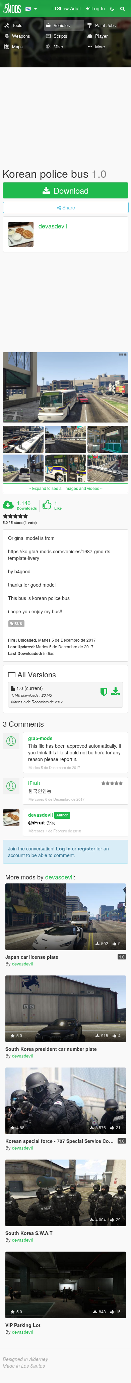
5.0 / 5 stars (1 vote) (20, 522)
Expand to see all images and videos (65, 488)
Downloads (27, 508)
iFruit (34, 783)
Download (69, 190)
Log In (63, 848)
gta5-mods (40, 738)
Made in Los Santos (24, 1365)
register (86, 848)
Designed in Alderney (25, 1359)
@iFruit (36, 822)
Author (62, 815)
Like (58, 508)
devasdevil (53, 226)
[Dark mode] (112, 8)
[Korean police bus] (65, 387)
